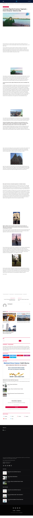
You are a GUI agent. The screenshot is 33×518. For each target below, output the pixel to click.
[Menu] (3, 1)
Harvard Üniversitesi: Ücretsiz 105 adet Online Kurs (15, 393)
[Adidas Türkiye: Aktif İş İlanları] (5, 385)
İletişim (14, 510)
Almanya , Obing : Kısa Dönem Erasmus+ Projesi (15, 388)
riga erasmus (25, 294)
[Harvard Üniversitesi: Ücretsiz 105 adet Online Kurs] (5, 394)
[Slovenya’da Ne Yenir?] (9, 317)
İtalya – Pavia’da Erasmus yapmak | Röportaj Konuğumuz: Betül (8, 333)
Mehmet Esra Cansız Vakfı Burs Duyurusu (10, 380)
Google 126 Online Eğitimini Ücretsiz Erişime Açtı (15, 499)
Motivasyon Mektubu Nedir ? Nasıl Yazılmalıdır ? (15, 494)
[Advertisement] (16, 36)
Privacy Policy (21, 409)
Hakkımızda (18, 510)
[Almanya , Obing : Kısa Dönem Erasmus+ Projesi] (5, 390)
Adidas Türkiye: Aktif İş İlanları (12, 384)
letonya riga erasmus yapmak (18, 294)
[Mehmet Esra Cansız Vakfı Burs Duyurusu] (16, 370)
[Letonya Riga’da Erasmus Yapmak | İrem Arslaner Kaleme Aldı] (16, 19)
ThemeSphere (20, 512)
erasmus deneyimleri (5, 294)
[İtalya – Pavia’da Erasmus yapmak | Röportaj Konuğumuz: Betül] (9, 327)
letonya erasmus (11, 294)
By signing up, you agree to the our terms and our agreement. (17, 409)
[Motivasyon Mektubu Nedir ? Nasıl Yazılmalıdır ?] (5, 496)
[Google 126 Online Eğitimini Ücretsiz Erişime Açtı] (5, 500)
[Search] (29, 1)
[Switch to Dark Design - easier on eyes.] (28, 1)
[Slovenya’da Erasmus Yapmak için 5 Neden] (23, 317)
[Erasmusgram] (16, 1)
